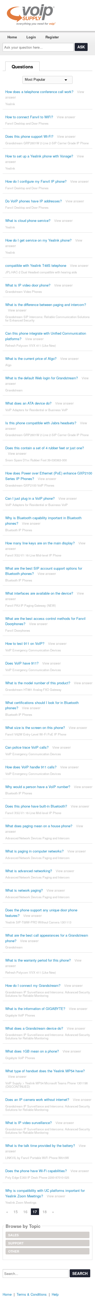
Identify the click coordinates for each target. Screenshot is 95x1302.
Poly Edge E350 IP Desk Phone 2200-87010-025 (37, 1177)
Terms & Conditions (32, 1294)
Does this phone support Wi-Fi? (29, 136)
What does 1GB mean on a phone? (32, 1051)
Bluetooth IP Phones (18, 530)
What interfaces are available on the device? (39, 593)
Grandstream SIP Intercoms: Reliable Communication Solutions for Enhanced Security (47, 318)
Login (31, 36)
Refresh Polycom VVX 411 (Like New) (30, 345)
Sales (13, 1235)
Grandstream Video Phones (23, 291)
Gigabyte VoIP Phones (20, 1015)
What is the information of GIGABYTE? (35, 1008)
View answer (66, 117)
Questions (22, 66)
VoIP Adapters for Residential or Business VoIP (36, 410)
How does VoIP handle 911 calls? (30, 766)
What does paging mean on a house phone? (38, 825)
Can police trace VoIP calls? (27, 747)
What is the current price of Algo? (30, 358)
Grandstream (14, 390)
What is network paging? (24, 890)
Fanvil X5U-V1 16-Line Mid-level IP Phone (33, 555)
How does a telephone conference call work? (39, 91)
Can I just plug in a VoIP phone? (30, 498)
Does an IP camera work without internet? (37, 1099)
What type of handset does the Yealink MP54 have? (45, 1070)
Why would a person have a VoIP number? (37, 786)
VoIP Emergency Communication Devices (33, 650)
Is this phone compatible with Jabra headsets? (40, 422)
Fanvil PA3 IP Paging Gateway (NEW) (30, 605)
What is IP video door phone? (27, 285)
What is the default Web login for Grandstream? (41, 377)
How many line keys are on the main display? (40, 542)
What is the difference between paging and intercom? (45, 304)
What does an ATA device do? (28, 403)
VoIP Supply (13, 1083)
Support (15, 1243)
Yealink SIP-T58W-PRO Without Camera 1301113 (38, 922)
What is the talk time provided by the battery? (40, 1145)
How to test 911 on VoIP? (24, 643)
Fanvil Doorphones (17, 630)
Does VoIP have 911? (22, 663)
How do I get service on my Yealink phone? (38, 240)
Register (52, 36)
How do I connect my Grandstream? (32, 985)
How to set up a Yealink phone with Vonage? (39, 156)
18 (44, 1211)
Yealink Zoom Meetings (20, 1202)
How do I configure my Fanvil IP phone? (35, 181)
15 (15, 1211)
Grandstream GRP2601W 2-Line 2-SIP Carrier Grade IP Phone (47, 143)
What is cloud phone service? (27, 220)
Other (13, 1251)
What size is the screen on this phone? (35, 727)
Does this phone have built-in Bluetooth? (36, 806)
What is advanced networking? (28, 870)
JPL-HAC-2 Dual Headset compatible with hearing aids (41, 272)
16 (25, 1211)
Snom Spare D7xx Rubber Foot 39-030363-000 (36, 460)
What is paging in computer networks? (34, 851)
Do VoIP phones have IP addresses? (33, 200)
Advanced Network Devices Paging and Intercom (37, 838)
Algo (8, 365)
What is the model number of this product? (37, 682)
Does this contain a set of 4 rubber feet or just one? (44, 447)
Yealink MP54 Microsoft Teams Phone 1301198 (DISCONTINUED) (46, 1085)
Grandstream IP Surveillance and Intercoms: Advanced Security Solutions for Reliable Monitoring (47, 994)
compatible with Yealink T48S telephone (35, 265)
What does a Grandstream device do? (34, 1028)
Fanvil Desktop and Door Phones (27, 123)
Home (12, 36)
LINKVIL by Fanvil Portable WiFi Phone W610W (37, 1158)
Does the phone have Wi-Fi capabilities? (36, 1170)
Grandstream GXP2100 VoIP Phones (29, 485)
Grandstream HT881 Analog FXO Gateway (33, 689)
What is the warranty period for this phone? (38, 960)
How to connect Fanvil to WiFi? (29, 116)
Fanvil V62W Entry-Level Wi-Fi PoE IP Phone (35, 734)
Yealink (10, 104)
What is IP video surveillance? (28, 1122)
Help (55, 1294)
